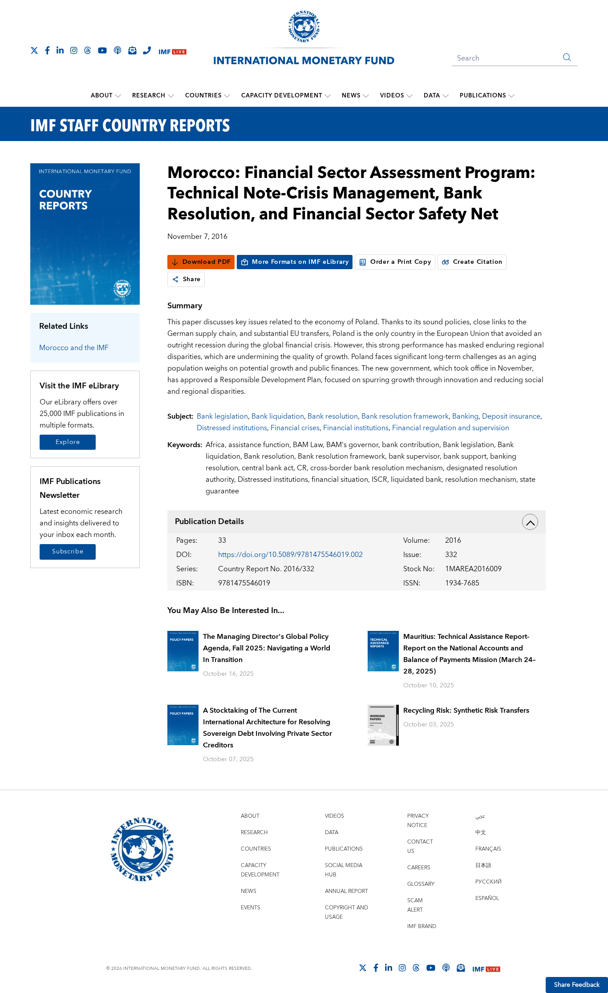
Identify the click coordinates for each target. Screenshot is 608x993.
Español (487, 898)
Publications (483, 96)
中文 (480, 832)
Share (192, 279)
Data (432, 96)
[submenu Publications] (511, 96)
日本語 (483, 865)
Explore (68, 442)
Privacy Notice (418, 820)
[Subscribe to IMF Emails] (132, 50)
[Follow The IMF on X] (34, 50)
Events (250, 907)
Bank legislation (222, 416)
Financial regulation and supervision (450, 428)
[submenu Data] (445, 96)
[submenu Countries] (227, 96)
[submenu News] (366, 96)
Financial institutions (356, 428)
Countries (203, 96)
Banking (465, 416)
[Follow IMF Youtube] (102, 50)
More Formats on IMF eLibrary (300, 262)
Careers (418, 867)
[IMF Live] (173, 51)
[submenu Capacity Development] (327, 96)
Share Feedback (577, 985)
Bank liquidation (277, 416)
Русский (488, 882)
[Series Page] (85, 233)
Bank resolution (333, 416)
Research (149, 96)
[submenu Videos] (409, 96)
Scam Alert (415, 905)
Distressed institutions (232, 428)
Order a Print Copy (400, 262)
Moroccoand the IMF (74, 348)
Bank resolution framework (405, 416)
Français (488, 849)
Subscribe (67, 551)
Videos (392, 96)
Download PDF (206, 262)
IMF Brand (421, 926)
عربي (480, 816)
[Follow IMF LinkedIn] (60, 50)
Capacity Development (281, 96)
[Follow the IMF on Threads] (87, 50)
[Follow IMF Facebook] (47, 50)
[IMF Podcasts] (446, 968)
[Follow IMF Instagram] (73, 50)
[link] (175, 279)
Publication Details (209, 522)
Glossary (420, 884)
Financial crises (295, 428)
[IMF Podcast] (117, 50)
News (351, 96)
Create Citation (478, 262)
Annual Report (346, 891)
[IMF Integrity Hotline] (147, 50)
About (102, 96)
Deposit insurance (511, 416)
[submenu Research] (171, 96)
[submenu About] (118, 96)
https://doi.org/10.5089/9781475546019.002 (290, 555)
